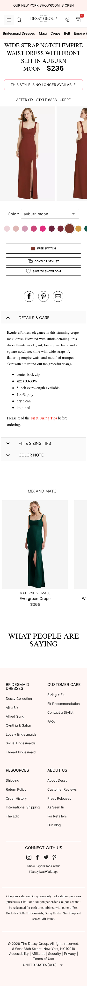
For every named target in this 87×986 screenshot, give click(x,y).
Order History (16, 798)
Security (54, 954)
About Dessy (57, 780)
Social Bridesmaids (21, 743)
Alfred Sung (15, 716)
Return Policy (16, 789)
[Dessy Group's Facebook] (39, 857)
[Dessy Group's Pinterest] (56, 857)
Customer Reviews (62, 789)
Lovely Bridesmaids (21, 734)
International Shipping (23, 807)
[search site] (19, 20)
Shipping (12, 780)
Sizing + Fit (56, 695)
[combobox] (46, 214)
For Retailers (57, 816)
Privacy (70, 954)
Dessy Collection (19, 699)
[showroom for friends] (68, 20)
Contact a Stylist (60, 712)
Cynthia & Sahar (18, 725)
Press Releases (59, 798)
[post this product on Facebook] (29, 296)
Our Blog (54, 825)
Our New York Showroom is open (43, 5)
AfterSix (12, 708)
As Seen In (55, 807)
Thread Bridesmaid (21, 752)
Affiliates (38, 954)
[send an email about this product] (58, 296)
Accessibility (19, 954)
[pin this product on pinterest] (43, 296)
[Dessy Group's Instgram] (30, 857)
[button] (28, 154)
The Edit (12, 816)
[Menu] (9, 20)
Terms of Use (43, 959)
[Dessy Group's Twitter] (48, 857)
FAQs (51, 721)
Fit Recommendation (63, 704)
